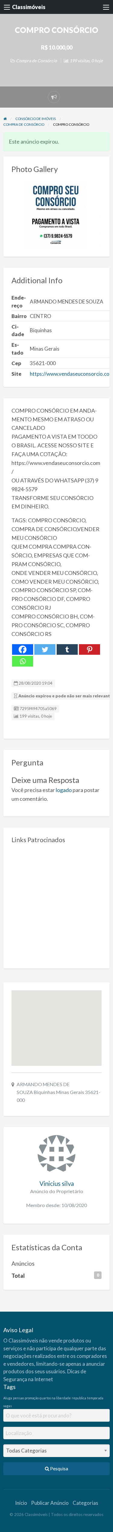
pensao (18, 1398)
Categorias (85, 1503)
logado (64, 790)
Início (21, 1503)
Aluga (7, 1398)
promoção (32, 1398)
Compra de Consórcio (36, 60)
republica (79, 1398)
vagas (7, 1406)
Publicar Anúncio (50, 1503)
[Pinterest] (89, 649)
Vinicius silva (56, 1183)
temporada (95, 1398)
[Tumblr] (67, 649)
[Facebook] (22, 649)
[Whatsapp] (22, 661)
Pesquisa (58, 1468)
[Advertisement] (56, 903)
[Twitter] (44, 649)
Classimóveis (29, 7)
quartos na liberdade (55, 1398)
